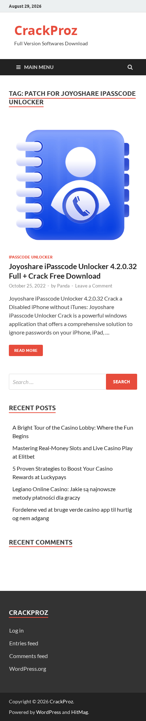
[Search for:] (73, 382)
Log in (16, 630)
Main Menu (39, 67)
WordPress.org (27, 668)
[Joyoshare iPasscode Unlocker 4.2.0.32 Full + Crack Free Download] (73, 188)
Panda (63, 286)
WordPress (48, 712)
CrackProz (46, 30)
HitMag (79, 712)
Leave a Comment (93, 286)
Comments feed (28, 655)
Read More (23, 349)
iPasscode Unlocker (30, 257)
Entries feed (23, 643)
